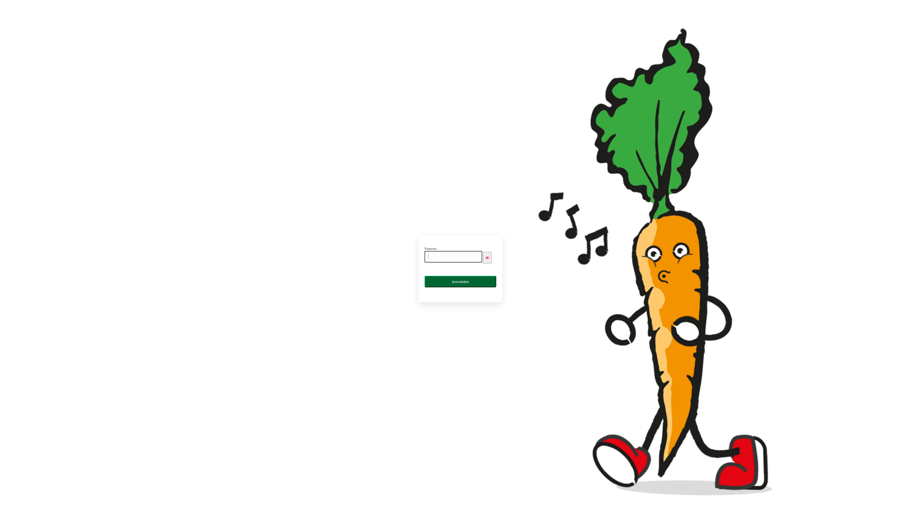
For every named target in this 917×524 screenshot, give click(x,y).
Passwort (431, 249)
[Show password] (487, 257)
